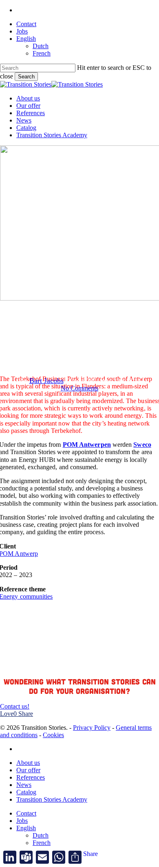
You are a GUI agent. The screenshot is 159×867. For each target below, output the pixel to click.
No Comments (79, 388)
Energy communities (60, 323)
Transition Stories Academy (51, 799)
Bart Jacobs (46, 381)
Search (26, 77)
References (111, 323)
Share (90, 853)
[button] (14, 706)
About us (28, 762)
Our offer (28, 770)
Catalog (26, 792)
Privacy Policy (91, 727)
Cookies (53, 734)
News (23, 784)
